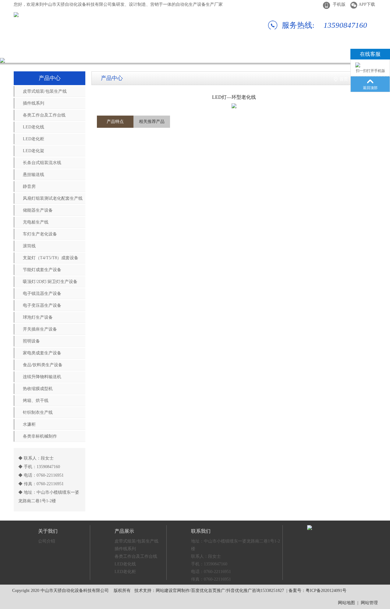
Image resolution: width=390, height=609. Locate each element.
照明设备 (31, 341)
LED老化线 (33, 127)
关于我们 (67, 50)
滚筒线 (29, 246)
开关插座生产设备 (40, 329)
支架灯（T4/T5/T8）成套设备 (50, 258)
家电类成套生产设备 (42, 353)
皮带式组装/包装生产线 (45, 91)
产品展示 (113, 50)
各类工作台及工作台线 (44, 115)
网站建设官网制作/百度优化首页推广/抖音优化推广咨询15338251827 (220, 590)
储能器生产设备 (38, 210)
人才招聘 (294, 50)
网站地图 (346, 602)
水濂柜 (29, 424)
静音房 (29, 186)
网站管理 (369, 602)
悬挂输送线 (33, 174)
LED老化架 (33, 151)
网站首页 (22, 50)
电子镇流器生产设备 (42, 293)
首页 (343, 79)
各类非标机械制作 (40, 436)
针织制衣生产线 (38, 412)
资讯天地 (249, 50)
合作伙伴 (158, 50)
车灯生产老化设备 (40, 234)
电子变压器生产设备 (42, 305)
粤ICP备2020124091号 (326, 590)
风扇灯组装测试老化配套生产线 (53, 198)
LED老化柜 (33, 139)
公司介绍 (46, 541)
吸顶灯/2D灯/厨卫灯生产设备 (50, 281)
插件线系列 (33, 103)
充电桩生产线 (35, 222)
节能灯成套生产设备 (42, 269)
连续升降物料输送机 (42, 376)
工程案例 (203, 50)
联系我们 (340, 50)
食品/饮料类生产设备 (42, 365)
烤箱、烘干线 (35, 400)
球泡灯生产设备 (38, 317)
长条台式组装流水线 (42, 162)
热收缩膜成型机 (38, 388)
